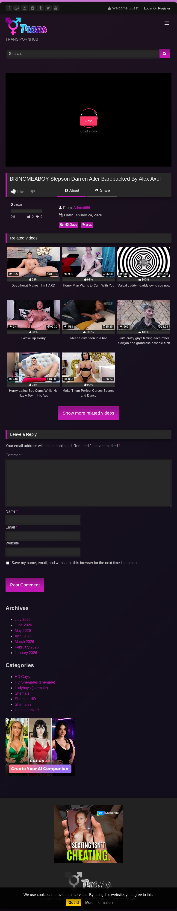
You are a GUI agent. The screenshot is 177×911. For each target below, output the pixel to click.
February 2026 (27, 647)
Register (164, 8)
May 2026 (23, 631)
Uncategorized (27, 710)
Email (11, 527)
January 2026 (26, 653)
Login (148, 8)
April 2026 (23, 636)
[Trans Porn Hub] (88, 27)
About (74, 190)
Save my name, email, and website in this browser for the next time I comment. (75, 563)
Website (12, 543)
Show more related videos (88, 413)
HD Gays (71, 224)
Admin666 (81, 208)
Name (12, 511)
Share (104, 190)
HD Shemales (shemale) (35, 682)
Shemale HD (25, 699)
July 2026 (23, 619)
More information (99, 903)
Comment (13, 455)
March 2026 (24, 642)
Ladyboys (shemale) (31, 688)
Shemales (23, 704)
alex (89, 224)
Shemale (22, 693)
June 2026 (23, 625)
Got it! (73, 903)
